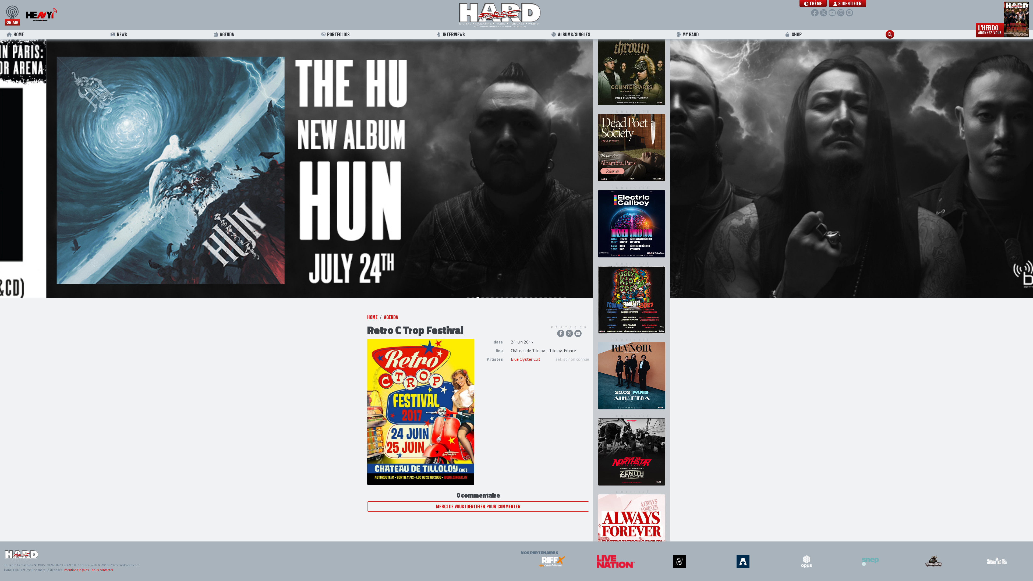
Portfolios (338, 34)
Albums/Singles (574, 34)
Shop (797, 34)
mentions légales (76, 569)
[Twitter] (823, 12)
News (122, 34)
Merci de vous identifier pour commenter (478, 511)
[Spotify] (849, 12)
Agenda (227, 34)
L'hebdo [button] (990, 29)
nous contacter (102, 569)
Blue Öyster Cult (525, 363)
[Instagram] (840, 12)
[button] (813, 3)
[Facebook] (814, 12)
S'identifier (849, 3)
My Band (690, 34)
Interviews (454, 34)
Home (18, 34)
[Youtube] (832, 12)
